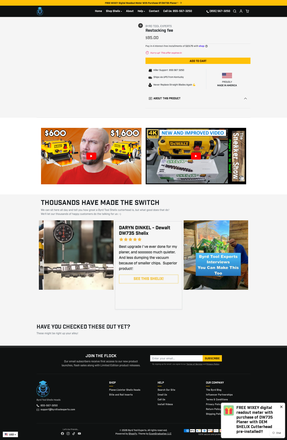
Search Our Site (166, 390)
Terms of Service (194, 364)
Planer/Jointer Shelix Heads (124, 390)
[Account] (241, 11)
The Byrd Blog (213, 390)
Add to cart (198, 60)
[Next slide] (140, 25)
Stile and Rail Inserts (121, 394)
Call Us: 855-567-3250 (177, 11)
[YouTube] (79, 434)
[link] (253, 420)
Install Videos (165, 404)
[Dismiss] (281, 406)
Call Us (161, 399)
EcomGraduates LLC (160, 433)
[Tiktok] (74, 434)
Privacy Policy (212, 364)
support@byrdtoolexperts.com (58, 409)
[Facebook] (62, 434)
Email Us (162, 394)
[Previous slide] (37, 25)
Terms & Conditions (217, 399)
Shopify (133, 433)
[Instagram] (68, 434)
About (130, 11)
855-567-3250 (49, 405)
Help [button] (140, 11)
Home (98, 11)
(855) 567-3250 (220, 11)
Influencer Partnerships (219, 394)
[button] (235, 11)
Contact (154, 11)
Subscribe (212, 358)
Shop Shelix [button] (113, 11)
